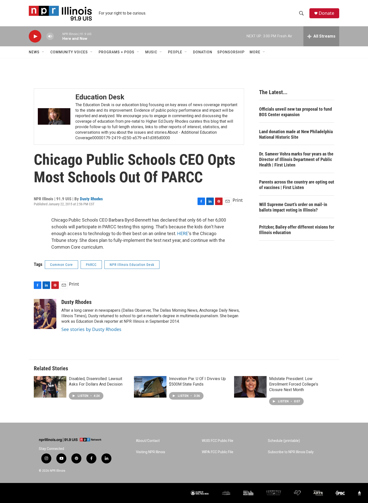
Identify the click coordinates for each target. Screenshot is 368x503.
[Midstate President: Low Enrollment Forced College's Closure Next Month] (250, 387)
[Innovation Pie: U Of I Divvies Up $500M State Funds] (150, 387)
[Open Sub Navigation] (43, 52)
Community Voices (69, 52)
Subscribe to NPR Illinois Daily (291, 452)
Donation (202, 52)
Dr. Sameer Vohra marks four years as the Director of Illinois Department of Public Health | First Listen (296, 159)
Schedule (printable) (284, 441)
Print (238, 200)
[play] (35, 36)
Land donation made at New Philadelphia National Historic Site (296, 134)
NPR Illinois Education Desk (132, 265)
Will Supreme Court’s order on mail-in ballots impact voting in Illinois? (293, 207)
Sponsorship (231, 52)
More (255, 52)
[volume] (50, 36)
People (175, 52)
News (34, 52)
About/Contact (148, 441)
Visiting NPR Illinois (150, 452)
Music (151, 52)
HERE (182, 233)
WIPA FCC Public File (217, 452)
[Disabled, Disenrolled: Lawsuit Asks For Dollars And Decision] (50, 387)
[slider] (58, 36)
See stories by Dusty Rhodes (91, 329)
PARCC (91, 265)
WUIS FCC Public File (217, 441)
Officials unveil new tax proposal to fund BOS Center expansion (295, 111)
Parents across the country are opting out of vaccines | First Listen (296, 184)
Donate (326, 13)
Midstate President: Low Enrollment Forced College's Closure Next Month (293, 384)
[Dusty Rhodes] (45, 314)
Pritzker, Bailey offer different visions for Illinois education (296, 229)
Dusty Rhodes (91, 198)
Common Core (61, 265)
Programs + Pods (116, 52)
